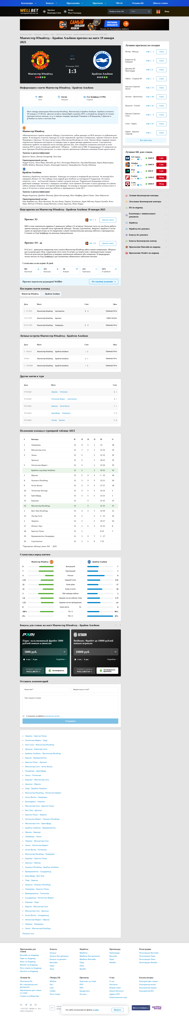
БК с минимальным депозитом (29, 979)
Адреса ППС (114, 988)
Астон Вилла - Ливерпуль (36, 793)
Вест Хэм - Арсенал (33, 806)
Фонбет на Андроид (29, 958)
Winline (134, 163)
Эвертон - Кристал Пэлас (36, 732)
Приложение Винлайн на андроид (144, 247)
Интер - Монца (131, 52)
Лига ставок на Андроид (30, 962)
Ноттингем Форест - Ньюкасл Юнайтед (42, 815)
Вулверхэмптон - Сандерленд (38, 867)
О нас (111, 975)
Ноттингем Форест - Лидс (36, 736)
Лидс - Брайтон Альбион (36, 784)
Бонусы (53, 949)
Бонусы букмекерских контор (142, 241)
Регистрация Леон (147, 955)
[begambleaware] (141, 1001)
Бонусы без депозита (138, 235)
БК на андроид (135, 208)
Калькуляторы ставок (148, 975)
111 (140, 179)
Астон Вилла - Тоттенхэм (36, 846)
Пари (52, 962)
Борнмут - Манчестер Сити (37, 776)
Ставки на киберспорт (29, 990)
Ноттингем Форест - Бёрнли (37, 916)
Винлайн (54, 958)
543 (140, 159)
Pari (133, 170)
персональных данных (52, 712)
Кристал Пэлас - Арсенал (36, 758)
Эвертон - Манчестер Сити (37, 837)
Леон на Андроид (27, 955)
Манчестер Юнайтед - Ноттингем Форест (43, 789)
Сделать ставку (108, 216)
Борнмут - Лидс (32, 898)
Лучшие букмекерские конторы (143, 196)
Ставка (161, 52)
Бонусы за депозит (58, 955)
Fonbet (134, 176)
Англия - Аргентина (133, 97)
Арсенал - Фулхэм (33, 859)
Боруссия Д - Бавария (130, 61)
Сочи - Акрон (131, 124)
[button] (115, 621)
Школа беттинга (116, 984)
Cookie (96, 1010)
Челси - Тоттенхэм (33, 771)
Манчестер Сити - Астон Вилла (38, 762)
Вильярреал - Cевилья (35, 797)
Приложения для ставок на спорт (30, 985)
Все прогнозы (146, 140)
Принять (117, 1010)
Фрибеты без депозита (139, 229)
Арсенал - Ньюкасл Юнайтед (38, 881)
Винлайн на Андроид (29, 949)
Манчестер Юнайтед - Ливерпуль (40, 850)
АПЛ (72, 52)
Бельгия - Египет (132, 106)
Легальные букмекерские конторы (145, 202)
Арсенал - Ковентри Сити (36, 745)
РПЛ (81, 978)
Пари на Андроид (27, 952)
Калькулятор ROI (146, 984)
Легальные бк (26, 975)
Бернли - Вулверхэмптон (36, 754)
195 (140, 185)
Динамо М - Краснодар (130, 70)
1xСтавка (135, 157)
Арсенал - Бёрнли (33, 780)
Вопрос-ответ (115, 981)
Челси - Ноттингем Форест (36, 841)
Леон (52, 965)
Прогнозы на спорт (88, 975)
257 (140, 166)
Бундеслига (85, 984)
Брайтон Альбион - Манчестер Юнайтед (43, 749)
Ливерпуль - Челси (33, 832)
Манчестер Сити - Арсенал (37, 907)
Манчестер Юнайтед (30, 289)
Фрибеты (133, 223)
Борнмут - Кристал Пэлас (36, 854)
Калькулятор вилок (147, 978)
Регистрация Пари (147, 952)
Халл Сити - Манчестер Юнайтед (39, 741)
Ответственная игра (118, 991)
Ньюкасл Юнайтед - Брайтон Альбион (42, 863)
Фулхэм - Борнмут (33, 828)
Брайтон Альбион (51, 289)
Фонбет (83, 965)
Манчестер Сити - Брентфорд (38, 819)
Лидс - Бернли (31, 876)
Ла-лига (83, 988)
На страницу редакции (102, 277)
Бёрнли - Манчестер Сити (36, 902)
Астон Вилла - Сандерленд (37, 911)
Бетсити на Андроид (29, 965)
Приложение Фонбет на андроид (144, 253)
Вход (167, 11)
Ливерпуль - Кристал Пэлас (37, 885)
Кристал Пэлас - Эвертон (36, 811)
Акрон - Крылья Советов (132, 133)
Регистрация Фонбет (148, 958)
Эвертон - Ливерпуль (34, 920)
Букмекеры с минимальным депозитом (142, 215)
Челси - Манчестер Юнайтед (38, 924)
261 (140, 172)
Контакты (113, 978)
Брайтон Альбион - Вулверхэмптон (40, 824)
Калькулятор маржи (148, 981)
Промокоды (114, 949)
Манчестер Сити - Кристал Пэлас (39, 802)
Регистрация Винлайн (149, 949)
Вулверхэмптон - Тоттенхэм (37, 889)
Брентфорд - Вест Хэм (34, 872)
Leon (133, 183)
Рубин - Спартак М (133, 79)
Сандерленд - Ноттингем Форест (39, 894)
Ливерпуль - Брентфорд (35, 767)
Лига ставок (55, 988)
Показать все (28, 929)
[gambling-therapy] (157, 1001)
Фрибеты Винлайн (88, 955)
